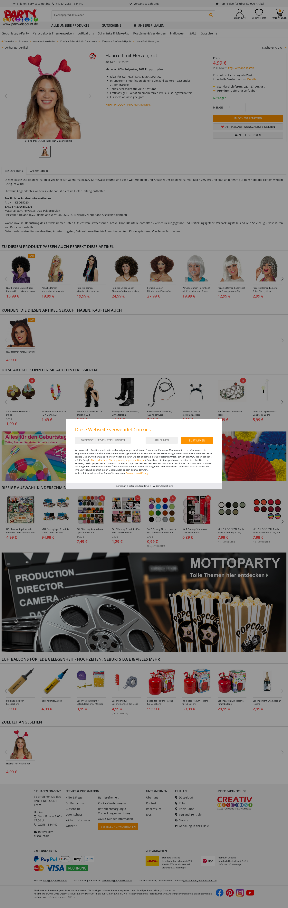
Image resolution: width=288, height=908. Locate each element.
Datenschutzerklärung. (137, 473)
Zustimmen (197, 440)
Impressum (120, 485)
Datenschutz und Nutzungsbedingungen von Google (117, 460)
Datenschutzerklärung (140, 485)
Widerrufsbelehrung (163, 485)
